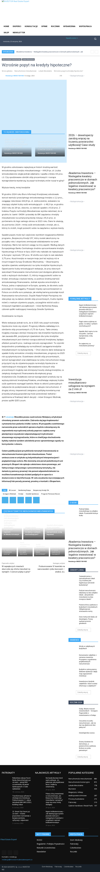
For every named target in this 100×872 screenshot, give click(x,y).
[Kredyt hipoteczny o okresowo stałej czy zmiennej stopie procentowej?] (41, 548)
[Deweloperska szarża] (72, 735)
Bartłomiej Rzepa (24, 490)
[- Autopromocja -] (83, 95)
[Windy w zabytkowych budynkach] (72, 648)
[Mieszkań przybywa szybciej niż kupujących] (57, 548)
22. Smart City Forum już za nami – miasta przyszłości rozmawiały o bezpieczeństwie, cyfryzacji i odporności (21, 816)
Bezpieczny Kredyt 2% (41, 490)
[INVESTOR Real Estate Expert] (17, 844)
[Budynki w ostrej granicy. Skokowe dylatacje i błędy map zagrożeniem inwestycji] (72, 671)
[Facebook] (79, 44)
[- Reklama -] (83, 270)
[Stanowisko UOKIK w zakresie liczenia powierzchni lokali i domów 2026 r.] (50, 148)
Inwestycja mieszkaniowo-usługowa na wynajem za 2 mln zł (81, 384)
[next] (96, 51)
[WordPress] (28, 500)
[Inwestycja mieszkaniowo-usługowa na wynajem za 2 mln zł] (83, 368)
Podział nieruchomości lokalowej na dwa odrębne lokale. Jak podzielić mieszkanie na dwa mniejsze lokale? (88, 595)
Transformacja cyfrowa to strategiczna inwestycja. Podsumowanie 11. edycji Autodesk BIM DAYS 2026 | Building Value (21, 800)
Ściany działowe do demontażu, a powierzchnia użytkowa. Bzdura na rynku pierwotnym (87, 746)
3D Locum (12, 490)
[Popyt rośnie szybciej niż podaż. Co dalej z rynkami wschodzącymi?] (33, 529)
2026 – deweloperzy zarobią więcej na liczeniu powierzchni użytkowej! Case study (81, 140)
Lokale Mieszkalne (28, 59)
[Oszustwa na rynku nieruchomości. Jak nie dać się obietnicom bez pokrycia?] (72, 723)
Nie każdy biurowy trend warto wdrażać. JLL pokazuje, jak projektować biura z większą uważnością (55, 782)
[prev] (92, 51)
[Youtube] (96, 44)
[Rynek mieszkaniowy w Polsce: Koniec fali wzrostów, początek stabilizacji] (25, 548)
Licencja (10, 417)
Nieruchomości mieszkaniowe (12, 59)
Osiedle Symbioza (32, 494)
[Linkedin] (88, 44)
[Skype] (92, 44)
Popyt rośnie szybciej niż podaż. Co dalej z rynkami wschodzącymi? (88, 324)
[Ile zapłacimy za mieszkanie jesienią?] (9, 548)
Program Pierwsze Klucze (50, 494)
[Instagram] (83, 44)
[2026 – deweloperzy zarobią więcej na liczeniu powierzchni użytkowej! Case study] (17, 148)
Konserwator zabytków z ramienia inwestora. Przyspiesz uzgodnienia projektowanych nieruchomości (88, 659)
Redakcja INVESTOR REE (15, 76)
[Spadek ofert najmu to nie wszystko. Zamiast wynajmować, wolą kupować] (55, 529)
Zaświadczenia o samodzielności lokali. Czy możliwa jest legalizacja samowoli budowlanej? (87, 580)
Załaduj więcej (82, 353)
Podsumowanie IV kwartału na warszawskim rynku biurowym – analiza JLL (51, 569)
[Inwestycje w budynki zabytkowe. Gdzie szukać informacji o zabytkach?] (72, 683)
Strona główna (7, 71)
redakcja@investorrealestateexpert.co (17, 859)
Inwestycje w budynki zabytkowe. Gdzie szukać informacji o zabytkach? (88, 684)
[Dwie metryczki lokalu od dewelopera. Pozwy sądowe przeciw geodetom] (72, 619)
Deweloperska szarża (87, 733)
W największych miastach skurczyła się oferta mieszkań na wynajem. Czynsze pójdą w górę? (16, 569)
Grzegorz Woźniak (9, 494)
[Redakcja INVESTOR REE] (3, 75)
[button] (95, 39)
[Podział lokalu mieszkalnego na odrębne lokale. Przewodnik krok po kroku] (72, 511)
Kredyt (20, 494)
